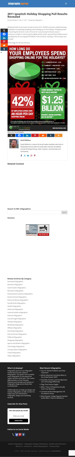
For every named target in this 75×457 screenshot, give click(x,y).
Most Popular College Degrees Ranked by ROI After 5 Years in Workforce (54, 397)
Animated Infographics (15, 282)
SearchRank (56, 451)
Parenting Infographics (15, 331)
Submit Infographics (15, 444)
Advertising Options (40, 446)
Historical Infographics (15, 309)
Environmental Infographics (17, 297)
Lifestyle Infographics (15, 322)
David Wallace (13, 20)
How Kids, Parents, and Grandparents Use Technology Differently (54, 381)
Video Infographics (14, 356)
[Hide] (1, 52)
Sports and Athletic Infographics (19, 343)
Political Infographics (15, 337)
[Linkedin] (27, 135)
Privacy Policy (54, 446)
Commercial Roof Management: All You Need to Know (53, 393)
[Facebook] (19, 135)
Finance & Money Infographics (18, 300)
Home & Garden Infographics (18, 312)
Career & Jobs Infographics (17, 288)
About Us (19, 446)
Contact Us (28, 446)
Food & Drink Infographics (17, 303)
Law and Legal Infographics (17, 319)
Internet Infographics (15, 315)
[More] (58, 135)
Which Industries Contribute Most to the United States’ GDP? (53, 376)
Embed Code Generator (57, 444)
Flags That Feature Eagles (49, 384)
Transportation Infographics (17, 350)
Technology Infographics (16, 346)
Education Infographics (15, 291)
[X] (11, 135)
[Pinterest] (35, 135)
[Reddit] (43, 135)
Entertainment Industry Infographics (20, 294)
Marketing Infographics (15, 325)
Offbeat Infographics (15, 328)
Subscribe (18, 420)
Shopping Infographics (36, 20)
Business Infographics (15, 285)
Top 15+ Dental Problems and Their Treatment (53, 372)
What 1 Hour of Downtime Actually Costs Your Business (53, 388)
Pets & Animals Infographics (17, 334)
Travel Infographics (14, 353)
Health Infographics (14, 306)
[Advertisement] (38, 184)
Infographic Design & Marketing (36, 444)
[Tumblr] (51, 135)
